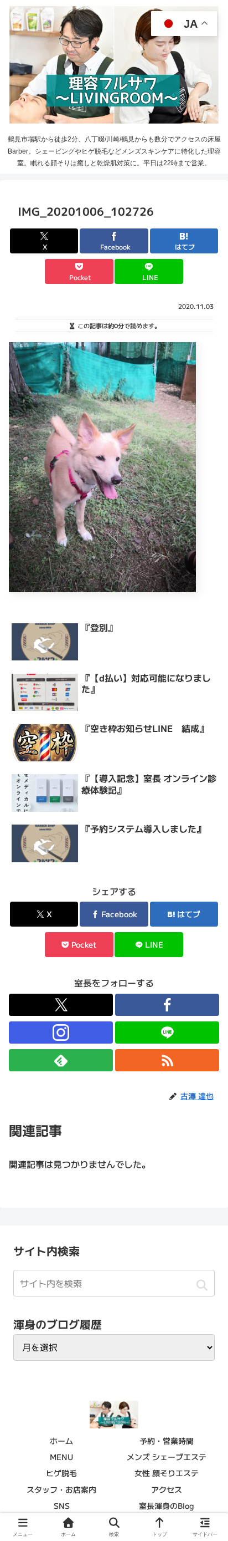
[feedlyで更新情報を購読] (61, 1060)
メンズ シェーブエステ (166, 1456)
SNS (62, 1505)
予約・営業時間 (166, 1440)
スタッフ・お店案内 (61, 1489)
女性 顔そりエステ (166, 1472)
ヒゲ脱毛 (61, 1472)
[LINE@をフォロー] (167, 1032)
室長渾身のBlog (166, 1505)
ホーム (61, 1440)
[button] (201, 1284)
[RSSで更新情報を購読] (167, 1060)
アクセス (166, 1489)
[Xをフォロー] (61, 1005)
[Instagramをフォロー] (61, 1032)
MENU (61, 1456)
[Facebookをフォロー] (167, 1005)
